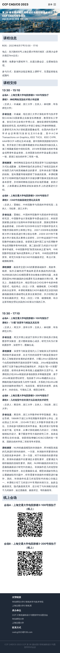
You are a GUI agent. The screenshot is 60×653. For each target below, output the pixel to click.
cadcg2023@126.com (22, 632)
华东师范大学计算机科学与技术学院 (27, 602)
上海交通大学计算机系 (22, 605)
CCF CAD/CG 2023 (15, 4)
